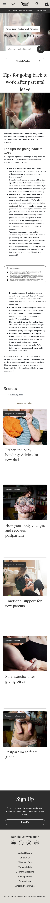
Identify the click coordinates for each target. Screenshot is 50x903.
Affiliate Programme (25, 886)
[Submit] (40, 49)
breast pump (16, 203)
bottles (29, 203)
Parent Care (11, 29)
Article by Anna (16, 394)
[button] (4, 4)
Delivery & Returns (25, 872)
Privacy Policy (25, 876)
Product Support (25, 853)
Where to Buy (25, 862)
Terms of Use (25, 881)
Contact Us (25, 858)
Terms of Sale (25, 867)
